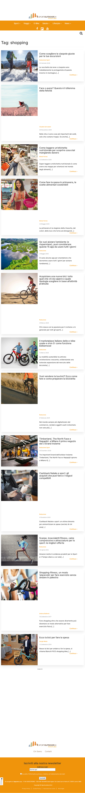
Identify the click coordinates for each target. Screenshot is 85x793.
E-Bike (36, 23)
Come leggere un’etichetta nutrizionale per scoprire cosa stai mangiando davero (57, 150)
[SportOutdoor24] (42, 16)
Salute (45, 23)
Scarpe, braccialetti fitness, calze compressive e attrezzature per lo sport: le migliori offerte (57, 540)
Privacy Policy (26, 788)
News (67, 23)
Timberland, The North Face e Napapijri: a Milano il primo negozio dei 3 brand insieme (57, 441)
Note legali (61, 788)
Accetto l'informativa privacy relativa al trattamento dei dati (43, 774)
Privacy (1, 782)
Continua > (73, 75)
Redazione (42, 250)
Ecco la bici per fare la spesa (54, 637)
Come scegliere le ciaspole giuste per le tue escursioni (57, 55)
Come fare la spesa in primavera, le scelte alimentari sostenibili (57, 183)
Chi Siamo (37, 751)
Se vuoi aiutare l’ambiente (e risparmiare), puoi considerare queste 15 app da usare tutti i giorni (57, 244)
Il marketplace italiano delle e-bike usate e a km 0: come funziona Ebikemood (57, 343)
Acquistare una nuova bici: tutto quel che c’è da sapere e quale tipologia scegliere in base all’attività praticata (58, 280)
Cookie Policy (37, 788)
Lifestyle (56, 23)
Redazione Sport (44, 60)
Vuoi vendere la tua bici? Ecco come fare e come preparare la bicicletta (58, 377)
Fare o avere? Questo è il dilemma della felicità (57, 89)
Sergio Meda (43, 641)
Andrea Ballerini (44, 613)
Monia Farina (43, 156)
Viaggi (26, 23)
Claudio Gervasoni (45, 127)
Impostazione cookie (42, 756)
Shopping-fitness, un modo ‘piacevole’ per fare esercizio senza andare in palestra (57, 575)
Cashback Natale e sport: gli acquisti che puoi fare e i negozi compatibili (55, 475)
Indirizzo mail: (42, 767)
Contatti (48, 751)
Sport (16, 23)
